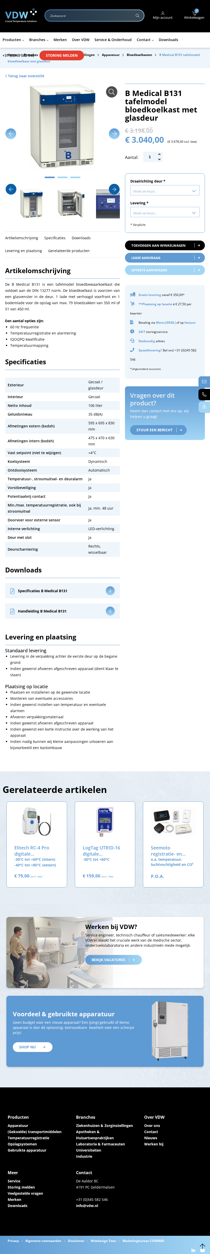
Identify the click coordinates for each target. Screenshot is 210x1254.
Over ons (152, 1125)
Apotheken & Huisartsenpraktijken (95, 1134)
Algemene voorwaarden (43, 1241)
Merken (14, 1199)
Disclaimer (76, 1241)
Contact (151, 1131)
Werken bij (153, 1144)
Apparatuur (18, 1125)
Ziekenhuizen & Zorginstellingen (104, 1125)
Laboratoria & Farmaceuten (100, 1144)
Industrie (84, 1156)
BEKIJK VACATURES (108, 959)
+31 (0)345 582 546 (18, 55)
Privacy (13, 1241)
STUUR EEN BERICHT (154, 429)
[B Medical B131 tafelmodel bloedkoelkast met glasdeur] (111, 92)
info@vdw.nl (87, 1205)
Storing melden (62, 55)
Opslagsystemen (22, 1144)
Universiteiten (88, 1150)
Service (14, 1181)
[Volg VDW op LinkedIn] (194, 1251)
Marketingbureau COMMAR (143, 1241)
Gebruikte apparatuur (27, 1150)
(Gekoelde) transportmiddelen (34, 1131)
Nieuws (150, 1137)
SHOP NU (27, 1047)
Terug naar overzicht (25, 75)
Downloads (17, 1205)
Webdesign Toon (103, 1241)
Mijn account (163, 17)
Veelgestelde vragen (25, 1193)
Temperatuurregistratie (28, 1137)
